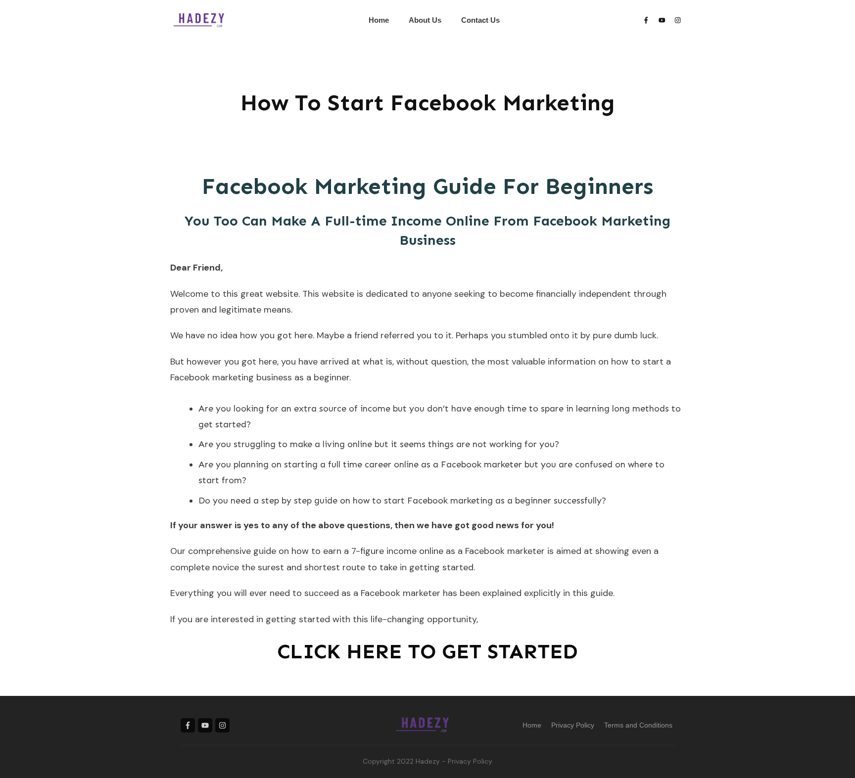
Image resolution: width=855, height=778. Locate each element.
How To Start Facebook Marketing (427, 102)
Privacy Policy (470, 761)
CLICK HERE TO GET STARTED (427, 651)
